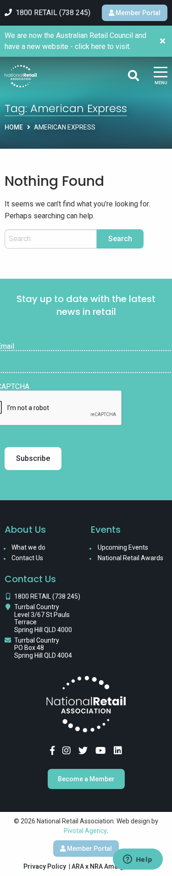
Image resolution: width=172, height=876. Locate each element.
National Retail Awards (130, 558)
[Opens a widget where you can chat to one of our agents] (137, 860)
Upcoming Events (123, 547)
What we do (28, 547)
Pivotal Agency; (86, 830)
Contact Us (27, 558)
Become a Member (86, 779)
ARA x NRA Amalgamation (110, 866)
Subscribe (33, 458)
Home (14, 127)
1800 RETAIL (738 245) (47, 596)
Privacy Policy (44, 866)
